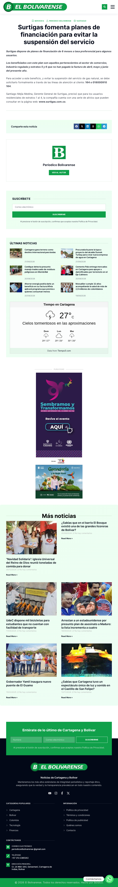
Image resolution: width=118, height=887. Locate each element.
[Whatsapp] (109, 879)
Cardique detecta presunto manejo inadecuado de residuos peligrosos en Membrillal (40, 269)
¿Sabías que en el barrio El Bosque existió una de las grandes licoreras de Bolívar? (84, 526)
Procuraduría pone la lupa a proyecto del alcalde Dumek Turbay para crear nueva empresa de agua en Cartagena (92, 253)
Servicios (39, 21)
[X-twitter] (68, 793)
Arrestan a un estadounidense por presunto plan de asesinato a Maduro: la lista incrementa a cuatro (86, 624)
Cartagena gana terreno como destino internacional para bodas (40, 250)
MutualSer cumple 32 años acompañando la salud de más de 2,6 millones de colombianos (91, 286)
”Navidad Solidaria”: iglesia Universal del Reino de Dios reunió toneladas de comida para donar (31, 563)
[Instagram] (55, 793)
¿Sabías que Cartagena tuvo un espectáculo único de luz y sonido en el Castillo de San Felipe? (85, 685)
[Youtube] (49, 793)
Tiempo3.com (64, 350)
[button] (104, 7)
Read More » (12, 575)
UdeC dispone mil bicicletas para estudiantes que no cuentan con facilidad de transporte (27, 624)
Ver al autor (59, 172)
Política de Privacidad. (88, 221)
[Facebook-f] (62, 793)
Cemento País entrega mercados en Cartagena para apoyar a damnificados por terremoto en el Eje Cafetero (92, 270)
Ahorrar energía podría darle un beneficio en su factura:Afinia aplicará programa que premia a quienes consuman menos (39, 288)
